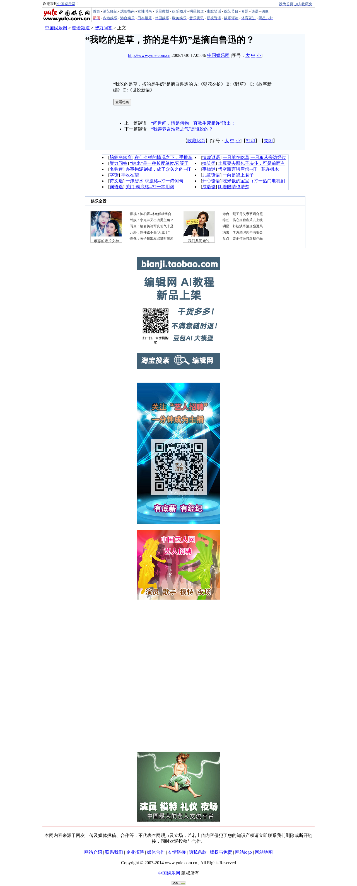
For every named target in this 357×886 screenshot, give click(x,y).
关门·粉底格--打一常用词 (150, 186)
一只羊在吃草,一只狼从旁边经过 (254, 157)
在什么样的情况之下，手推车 (163, 157)
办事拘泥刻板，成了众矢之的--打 (158, 169)
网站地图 (264, 852)
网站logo (243, 852)
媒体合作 (156, 852)
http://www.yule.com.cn (149, 55)
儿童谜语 (211, 175)
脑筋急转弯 (121, 157)
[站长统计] (178, 883)
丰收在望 (130, 175)
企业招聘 (135, 852)
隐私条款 (198, 852)
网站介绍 (93, 852)
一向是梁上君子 (238, 175)
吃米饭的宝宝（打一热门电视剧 (254, 180)
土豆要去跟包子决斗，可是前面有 (251, 163)
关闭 (268, 140)
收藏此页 (196, 140)
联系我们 (114, 852)
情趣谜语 (211, 157)
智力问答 (103, 27)
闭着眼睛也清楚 (233, 186)
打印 (250, 140)
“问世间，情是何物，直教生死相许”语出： (193, 123)
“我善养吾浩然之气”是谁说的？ (182, 129)
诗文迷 (116, 180)
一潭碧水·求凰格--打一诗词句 (154, 180)
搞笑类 (209, 163)
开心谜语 (211, 180)
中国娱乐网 (56, 27)
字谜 (114, 175)
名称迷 (116, 169)
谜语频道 (81, 27)
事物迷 (209, 169)
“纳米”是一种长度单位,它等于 (159, 163)
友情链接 (177, 852)
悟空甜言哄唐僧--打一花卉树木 (248, 169)
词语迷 (116, 186)
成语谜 (209, 186)
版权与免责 (221, 852)
